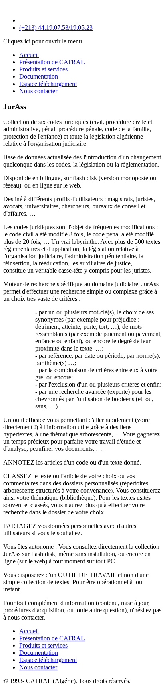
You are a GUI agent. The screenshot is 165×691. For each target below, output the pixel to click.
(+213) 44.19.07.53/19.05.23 (56, 27)
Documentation (38, 76)
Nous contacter (38, 91)
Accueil (29, 54)
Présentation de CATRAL (52, 62)
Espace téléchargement (48, 83)
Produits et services (43, 69)
